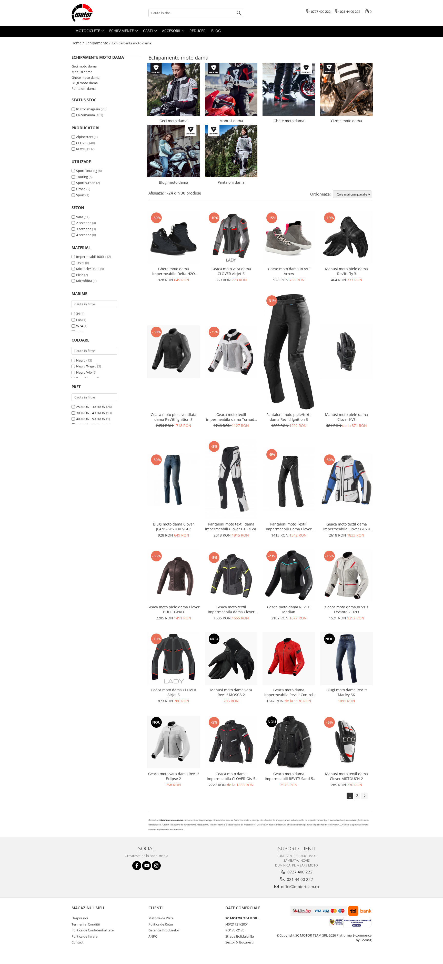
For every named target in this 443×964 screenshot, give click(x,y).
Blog (216, 30)
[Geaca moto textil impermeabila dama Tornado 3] (231, 351)
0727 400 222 (299, 871)
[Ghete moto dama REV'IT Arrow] (289, 237)
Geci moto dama (84, 66)
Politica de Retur (160, 924)
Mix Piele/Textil (87, 268)
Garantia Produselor (163, 930)
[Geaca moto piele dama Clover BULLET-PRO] (173, 575)
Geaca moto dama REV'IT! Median (288, 609)
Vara (79, 217)
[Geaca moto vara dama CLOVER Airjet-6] (231, 237)
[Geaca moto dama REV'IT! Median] (289, 575)
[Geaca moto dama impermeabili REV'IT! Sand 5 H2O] (289, 742)
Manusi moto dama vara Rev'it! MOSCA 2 (231, 692)
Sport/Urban (85, 182)
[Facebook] (136, 865)
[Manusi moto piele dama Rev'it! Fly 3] (346, 237)
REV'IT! (81, 149)
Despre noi (80, 918)
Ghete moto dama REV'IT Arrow (289, 271)
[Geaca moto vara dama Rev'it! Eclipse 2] (173, 742)
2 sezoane (83, 222)
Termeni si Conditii (86, 924)
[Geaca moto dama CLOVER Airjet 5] (173, 658)
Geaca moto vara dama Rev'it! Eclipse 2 (173, 776)
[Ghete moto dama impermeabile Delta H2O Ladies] (173, 237)
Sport (80, 195)
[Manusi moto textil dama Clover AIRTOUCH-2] (346, 742)
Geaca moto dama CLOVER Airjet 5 (173, 692)
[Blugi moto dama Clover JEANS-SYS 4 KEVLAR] (173, 479)
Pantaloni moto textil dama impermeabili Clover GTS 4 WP (231, 526)
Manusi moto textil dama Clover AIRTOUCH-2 (346, 776)
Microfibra (84, 280)
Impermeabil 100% (90, 256)
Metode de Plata (161, 918)
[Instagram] (156, 865)
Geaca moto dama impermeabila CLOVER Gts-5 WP (231, 776)
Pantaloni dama (84, 88)
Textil (80, 262)
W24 (79, 326)
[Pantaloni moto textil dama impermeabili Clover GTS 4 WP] (231, 479)
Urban (81, 189)
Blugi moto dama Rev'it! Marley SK (346, 692)
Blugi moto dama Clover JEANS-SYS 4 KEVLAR (173, 526)
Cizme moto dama (346, 120)
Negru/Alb (84, 372)
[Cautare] (238, 13)
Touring (82, 176)
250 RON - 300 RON (90, 406)
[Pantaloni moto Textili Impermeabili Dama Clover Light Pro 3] (289, 479)
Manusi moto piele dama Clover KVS (346, 417)
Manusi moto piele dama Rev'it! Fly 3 (346, 271)
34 (78, 313)
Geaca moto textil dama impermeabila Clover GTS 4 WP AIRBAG (346, 526)
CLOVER (82, 143)
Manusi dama (82, 72)
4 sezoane (83, 234)
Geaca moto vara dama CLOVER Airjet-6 (231, 271)
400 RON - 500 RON (90, 418)
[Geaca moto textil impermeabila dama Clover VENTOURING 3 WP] (231, 576)
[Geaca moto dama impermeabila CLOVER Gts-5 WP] (231, 742)
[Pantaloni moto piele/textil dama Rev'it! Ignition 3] (289, 352)
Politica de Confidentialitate (93, 930)
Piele (79, 274)
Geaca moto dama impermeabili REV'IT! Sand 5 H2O (289, 776)
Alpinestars (84, 136)
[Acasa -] (97, 13)
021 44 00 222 (299, 879)
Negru (81, 360)
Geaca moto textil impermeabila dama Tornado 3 (231, 417)
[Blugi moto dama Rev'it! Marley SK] (346, 658)
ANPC (152, 936)
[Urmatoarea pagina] (364, 796)
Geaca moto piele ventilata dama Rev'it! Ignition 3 (173, 417)
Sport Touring (86, 170)
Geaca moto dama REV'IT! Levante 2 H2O (346, 609)
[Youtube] (146, 865)
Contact (78, 942)
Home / (78, 43)
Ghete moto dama (85, 77)
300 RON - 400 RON (90, 413)
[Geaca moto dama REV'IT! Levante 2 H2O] (346, 575)
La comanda (85, 115)
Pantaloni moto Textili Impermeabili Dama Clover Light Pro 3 (289, 526)
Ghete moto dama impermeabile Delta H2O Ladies (173, 271)
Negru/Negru (86, 366)
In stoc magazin (88, 109)
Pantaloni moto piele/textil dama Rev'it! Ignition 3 (288, 417)
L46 (79, 319)
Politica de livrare (84, 936)
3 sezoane (83, 229)
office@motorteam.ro (299, 886)
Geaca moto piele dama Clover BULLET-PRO (173, 609)
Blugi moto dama (85, 83)
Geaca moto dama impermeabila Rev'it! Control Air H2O (288, 692)
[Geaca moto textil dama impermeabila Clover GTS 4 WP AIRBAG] (346, 479)
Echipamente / (99, 43)
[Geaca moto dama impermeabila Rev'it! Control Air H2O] (289, 658)
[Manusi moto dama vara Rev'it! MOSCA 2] (231, 658)
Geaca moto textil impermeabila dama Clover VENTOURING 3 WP (231, 609)
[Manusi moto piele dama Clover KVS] (346, 351)
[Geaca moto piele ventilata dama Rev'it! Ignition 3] (173, 351)
